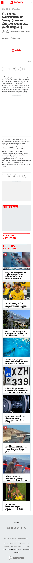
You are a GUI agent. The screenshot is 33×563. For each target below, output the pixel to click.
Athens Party (21, 546)
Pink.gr (6, 543)
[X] (14, 69)
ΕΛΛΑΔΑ (16, 9)
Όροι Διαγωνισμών (23, 538)
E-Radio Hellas (13, 543)
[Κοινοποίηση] (24, 69)
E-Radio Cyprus (22, 543)
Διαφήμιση (14, 538)
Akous (27, 546)
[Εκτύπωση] (19, 69)
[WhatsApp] (9, 69)
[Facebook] (4, 69)
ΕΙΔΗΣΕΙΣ (6, 9)
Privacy (12, 541)
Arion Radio (14, 546)
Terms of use (19, 541)
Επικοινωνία (7, 538)
